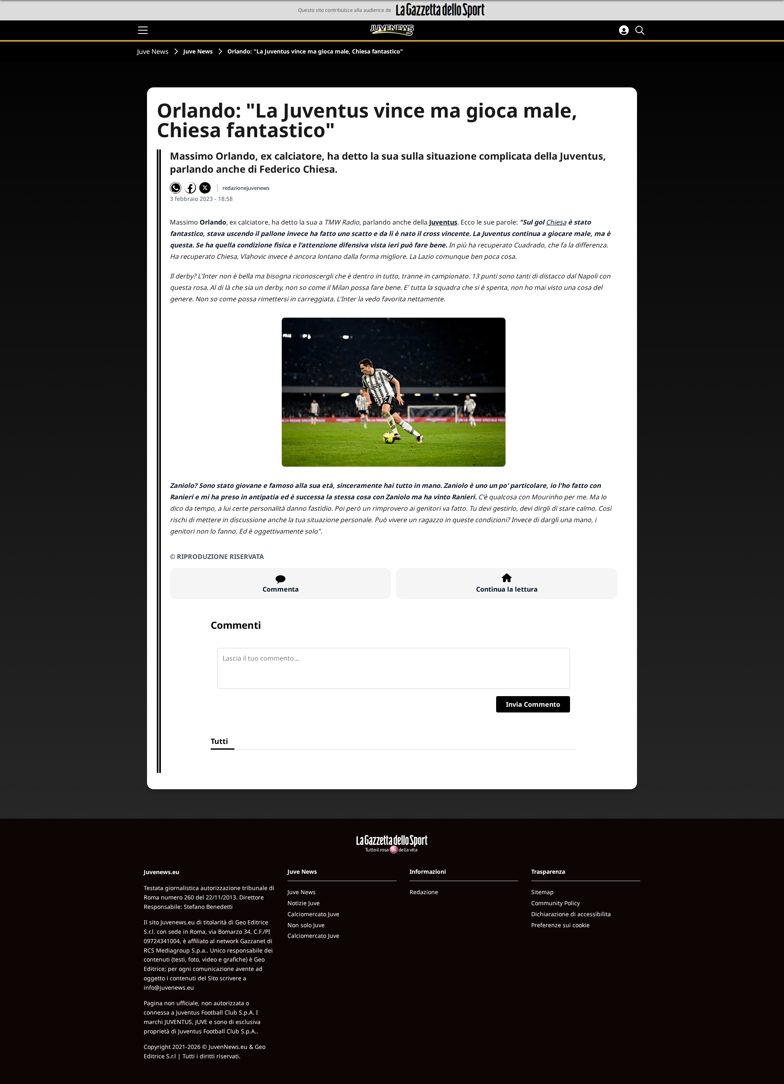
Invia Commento (533, 704)
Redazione (424, 892)
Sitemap (542, 892)
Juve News (153, 51)
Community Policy (555, 903)
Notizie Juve (303, 903)
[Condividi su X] (205, 188)
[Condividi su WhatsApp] (175, 188)
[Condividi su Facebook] (190, 188)
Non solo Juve (306, 925)
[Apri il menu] (143, 30)
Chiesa (556, 222)
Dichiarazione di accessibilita (571, 914)
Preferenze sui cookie (560, 925)
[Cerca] (641, 30)
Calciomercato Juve (313, 914)
